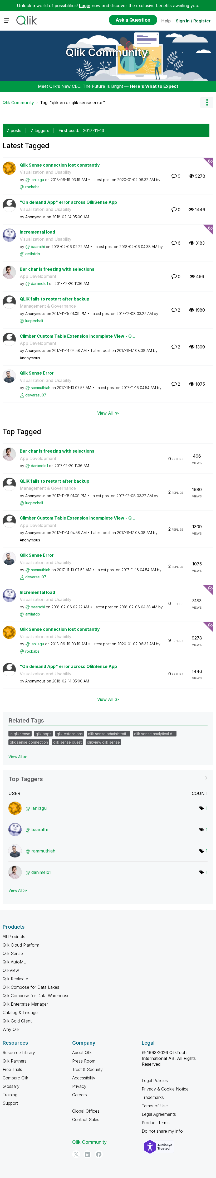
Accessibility (83, 1077)
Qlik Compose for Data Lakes (31, 987)
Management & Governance (48, 306)
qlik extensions (70, 733)
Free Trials (12, 1069)
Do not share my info (162, 1131)
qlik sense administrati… (108, 733)
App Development (38, 276)
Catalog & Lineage (20, 1012)
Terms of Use (155, 1105)
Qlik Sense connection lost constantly (60, 165)
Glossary (11, 1086)
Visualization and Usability (45, 172)
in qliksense (20, 733)
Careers (79, 1094)
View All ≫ (108, 413)
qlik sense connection (29, 742)
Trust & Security (87, 1069)
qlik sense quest (67, 742)
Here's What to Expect (154, 86)
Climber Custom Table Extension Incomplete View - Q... (77, 336)
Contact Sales (85, 1119)
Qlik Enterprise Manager (25, 1004)
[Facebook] (99, 1154)
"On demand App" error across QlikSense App (68, 202)
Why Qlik (11, 1029)
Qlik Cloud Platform (21, 945)
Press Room (83, 1061)
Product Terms (156, 1122)
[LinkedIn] (87, 1154)
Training (10, 1094)
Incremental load (37, 232)
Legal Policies (155, 1080)
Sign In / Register (193, 20)
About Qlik (82, 1052)
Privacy (79, 1086)
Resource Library (19, 1052)
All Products (14, 936)
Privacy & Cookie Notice (165, 1089)
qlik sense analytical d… (154, 733)
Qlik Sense (13, 953)
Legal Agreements (159, 1114)
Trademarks (153, 1097)
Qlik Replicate (15, 978)
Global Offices (86, 1111)
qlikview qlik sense (103, 742)
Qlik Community (107, 52)
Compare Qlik (15, 1077)
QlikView (11, 970)
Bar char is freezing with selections (57, 269)
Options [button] (206, 102)
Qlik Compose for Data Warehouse (36, 995)
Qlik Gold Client (17, 1021)
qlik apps (43, 733)
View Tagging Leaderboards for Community (108, 777)
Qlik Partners (15, 1061)
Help (166, 20)
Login (84, 5)
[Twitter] (76, 1154)
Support (10, 1103)
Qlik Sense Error (37, 373)
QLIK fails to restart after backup (54, 299)
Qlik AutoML (14, 961)
